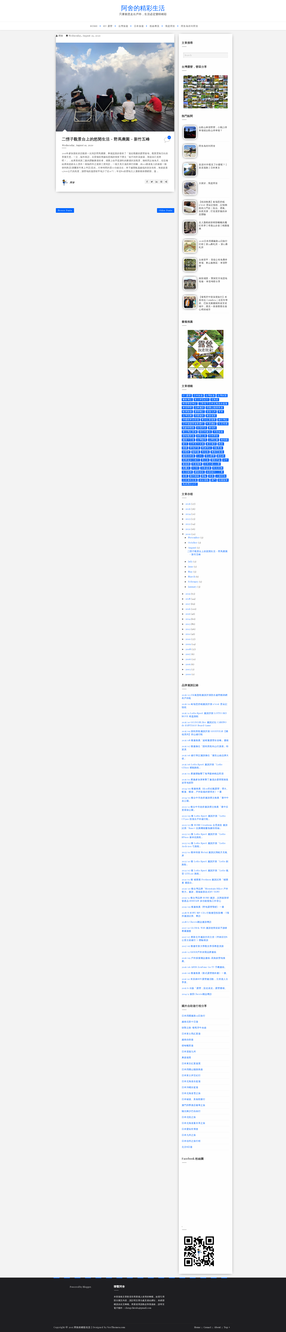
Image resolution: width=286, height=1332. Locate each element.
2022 (188, 523)
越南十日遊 (188, 439)
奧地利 (212, 427)
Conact (207, 1327)
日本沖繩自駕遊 (190, 1087)
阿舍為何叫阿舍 (189, 25)
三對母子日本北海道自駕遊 (213, 403)
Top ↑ (227, 1327)
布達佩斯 (197, 463)
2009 (188, 644)
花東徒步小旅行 (191, 459)
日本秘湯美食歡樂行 (193, 423)
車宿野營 (187, 407)
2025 (188, 508)
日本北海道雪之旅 (191, 1093)
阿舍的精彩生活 (143, 7)
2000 (188, 674)
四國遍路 (199, 415)
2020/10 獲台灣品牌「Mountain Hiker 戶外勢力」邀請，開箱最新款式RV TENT (205, 890)
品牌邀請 (199, 407)
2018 (188, 598)
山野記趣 (213, 439)
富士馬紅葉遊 (190, 431)
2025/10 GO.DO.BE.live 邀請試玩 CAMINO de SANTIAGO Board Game (204, 724)
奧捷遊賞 (211, 415)
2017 (188, 603)
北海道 (214, 399)
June (191, 566)
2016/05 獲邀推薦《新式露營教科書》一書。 (205, 972)
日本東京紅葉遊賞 (191, 1063)
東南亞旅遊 (217, 451)
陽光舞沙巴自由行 (191, 1111)
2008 (188, 649)
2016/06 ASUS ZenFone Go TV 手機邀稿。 (204, 967)
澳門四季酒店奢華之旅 (193, 1105)
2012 (188, 629)
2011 (188, 633)
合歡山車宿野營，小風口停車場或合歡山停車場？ (213, 129)
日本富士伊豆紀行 (191, 1075)
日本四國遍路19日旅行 (193, 1015)
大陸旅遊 (218, 431)
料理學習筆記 (190, 403)
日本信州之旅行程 (191, 1140)
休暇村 (186, 451)
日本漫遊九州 (189, 1051)
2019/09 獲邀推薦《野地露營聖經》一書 (203, 906)
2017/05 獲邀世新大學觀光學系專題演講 (203, 946)
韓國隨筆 (223, 480)
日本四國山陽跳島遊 (192, 1069)
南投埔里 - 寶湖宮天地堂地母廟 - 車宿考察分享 (213, 280)
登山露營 (210, 455)
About (217, 1327)
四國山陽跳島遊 (214, 407)
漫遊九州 (211, 411)
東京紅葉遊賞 (209, 419)
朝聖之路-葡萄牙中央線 (194, 1027)
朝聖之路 (201, 435)
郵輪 (204, 476)
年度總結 (211, 423)
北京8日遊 (187, 1146)
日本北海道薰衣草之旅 (193, 1122)
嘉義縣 (186, 463)
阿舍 (61, 35)
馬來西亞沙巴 (190, 484)
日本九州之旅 (189, 1134)
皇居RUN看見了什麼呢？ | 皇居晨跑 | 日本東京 (213, 166)
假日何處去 (205, 431)
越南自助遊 (188, 455)
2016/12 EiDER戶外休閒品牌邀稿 (199, 951)
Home (94, 25)
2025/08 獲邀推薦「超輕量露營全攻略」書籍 (205, 740)
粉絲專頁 (155, 25)
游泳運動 (204, 480)
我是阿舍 (170, 25)
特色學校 (213, 435)
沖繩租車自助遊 (191, 419)
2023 (188, 518)
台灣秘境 (201, 439)
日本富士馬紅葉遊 (191, 1033)
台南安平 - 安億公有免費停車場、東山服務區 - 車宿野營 (213, 262)
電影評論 (216, 459)
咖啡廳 (195, 451)
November (194, 537)
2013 (188, 623)
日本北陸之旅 (189, 1117)
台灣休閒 (222, 395)
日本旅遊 (139, 25)
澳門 (213, 480)
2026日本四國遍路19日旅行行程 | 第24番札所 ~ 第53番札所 (213, 244)
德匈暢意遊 (188, 435)
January (192, 586)
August (192, 547)
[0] (167, 141)
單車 (220, 411)
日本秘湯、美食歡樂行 (193, 1099)
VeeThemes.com (116, 1327)
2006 (188, 659)
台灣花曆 (187, 415)
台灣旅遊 (123, 25)
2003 (188, 669)
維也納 (220, 455)
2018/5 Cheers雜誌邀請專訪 (197, 921)
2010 (188, 639)
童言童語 (211, 443)
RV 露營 (108, 25)
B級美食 (218, 447)
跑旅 (220, 443)
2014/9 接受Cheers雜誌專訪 (197, 994)
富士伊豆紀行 (202, 399)
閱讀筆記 (206, 447)
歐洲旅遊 (187, 411)
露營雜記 (199, 411)
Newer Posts (65, 210)
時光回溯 (217, 468)
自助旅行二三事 (214, 472)
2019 (188, 593)
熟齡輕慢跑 (188, 427)
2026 (188, 503)
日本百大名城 (197, 443)
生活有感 (223, 423)
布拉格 (205, 451)
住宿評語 (201, 427)
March (192, 576)
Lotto (200, 455)
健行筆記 (223, 419)
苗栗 (185, 476)
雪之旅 (205, 459)
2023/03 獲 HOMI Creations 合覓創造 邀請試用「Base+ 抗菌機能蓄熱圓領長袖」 (205, 826)
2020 (188, 534)
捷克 (185, 443)
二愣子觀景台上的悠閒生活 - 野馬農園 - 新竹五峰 (106, 138)
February (193, 581)
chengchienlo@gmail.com (138, 1308)
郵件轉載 (194, 476)
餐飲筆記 (187, 399)
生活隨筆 (187, 472)
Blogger (87, 1286)
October (193, 542)
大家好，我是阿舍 (208, 183)
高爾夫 (186, 468)
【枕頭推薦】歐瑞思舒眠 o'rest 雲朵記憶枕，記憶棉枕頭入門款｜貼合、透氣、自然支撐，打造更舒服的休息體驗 (213, 208)
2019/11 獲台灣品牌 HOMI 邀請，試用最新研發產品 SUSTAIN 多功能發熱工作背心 (205, 899)
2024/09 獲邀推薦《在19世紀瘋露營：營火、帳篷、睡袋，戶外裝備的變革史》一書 (205, 790)
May (190, 571)
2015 (188, 613)
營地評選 (194, 447)
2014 (188, 618)
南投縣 (224, 439)
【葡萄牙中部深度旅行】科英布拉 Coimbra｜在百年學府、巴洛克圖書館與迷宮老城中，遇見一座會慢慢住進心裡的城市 (213, 303)
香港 (211, 476)
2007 (188, 654)
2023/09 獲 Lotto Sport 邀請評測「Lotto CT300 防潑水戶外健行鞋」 (204, 817)
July (190, 561)
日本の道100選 (212, 463)
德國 (185, 447)
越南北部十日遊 (190, 1021)
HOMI (195, 468)
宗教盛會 (205, 468)
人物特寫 (221, 476)
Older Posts (165, 210)
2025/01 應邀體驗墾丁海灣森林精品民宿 (203, 773)
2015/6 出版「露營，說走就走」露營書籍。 (204, 988)
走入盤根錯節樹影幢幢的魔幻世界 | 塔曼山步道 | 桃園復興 (214, 225)
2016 (188, 608)
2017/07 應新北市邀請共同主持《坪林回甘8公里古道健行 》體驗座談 (204, 938)
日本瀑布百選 (190, 480)
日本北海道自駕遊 (191, 1081)
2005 (188, 664)
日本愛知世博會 (190, 1128)
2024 (188, 513)
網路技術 (199, 472)
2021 (188, 528)
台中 (225, 459)
